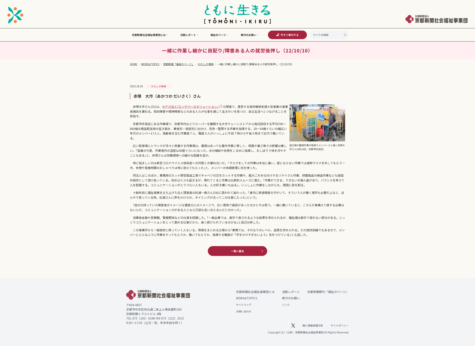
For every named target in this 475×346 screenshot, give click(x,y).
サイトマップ (243, 305)
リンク (286, 305)
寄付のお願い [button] (248, 34)
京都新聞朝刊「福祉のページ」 (328, 291)
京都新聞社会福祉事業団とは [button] (149, 34)
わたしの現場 (206, 64)
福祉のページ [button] (218, 34)
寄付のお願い (291, 298)
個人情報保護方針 (312, 325)
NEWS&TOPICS (150, 64)
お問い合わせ (243, 311)
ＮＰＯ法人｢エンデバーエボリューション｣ (190, 106)
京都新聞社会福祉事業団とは (255, 291)
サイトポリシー (340, 325)
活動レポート (291, 291)
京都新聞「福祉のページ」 (178, 64)
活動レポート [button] (188, 34)
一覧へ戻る (237, 251)
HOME (133, 64)
